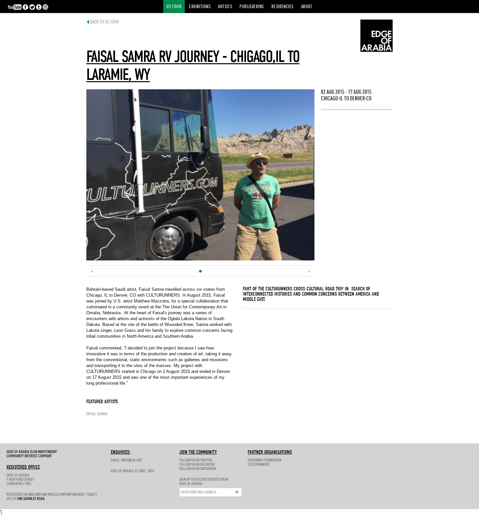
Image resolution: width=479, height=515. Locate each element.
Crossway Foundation (264, 460)
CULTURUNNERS (279, 289)
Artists (225, 7)
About (306, 7)
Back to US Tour (104, 22)
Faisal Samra (97, 414)
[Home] (376, 35)
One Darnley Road (31, 499)
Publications (252, 7)
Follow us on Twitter (195, 460)
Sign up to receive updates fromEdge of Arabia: (203, 482)
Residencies (282, 7)
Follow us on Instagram (197, 469)
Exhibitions (199, 7)
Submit (236, 492)
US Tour (174, 7)
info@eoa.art (131, 460)
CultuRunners (258, 465)
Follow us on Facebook (197, 465)
